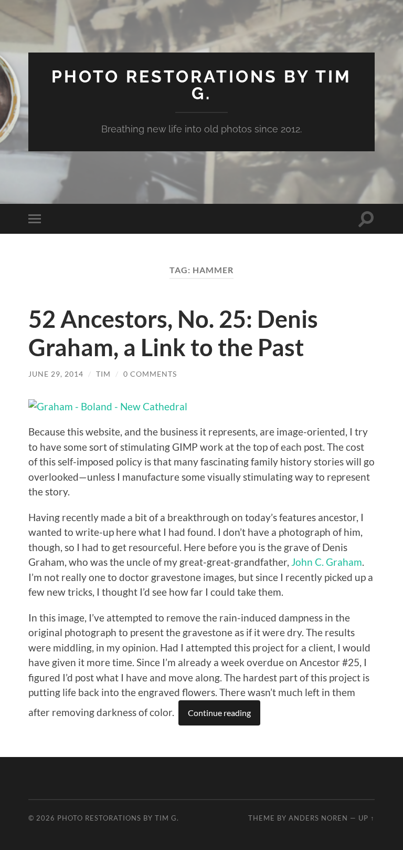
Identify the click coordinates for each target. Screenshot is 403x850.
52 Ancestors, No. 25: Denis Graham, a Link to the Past (173, 333)
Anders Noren (318, 818)
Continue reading (219, 713)
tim (103, 373)
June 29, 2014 (55, 373)
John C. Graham (326, 562)
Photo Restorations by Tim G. (201, 85)
